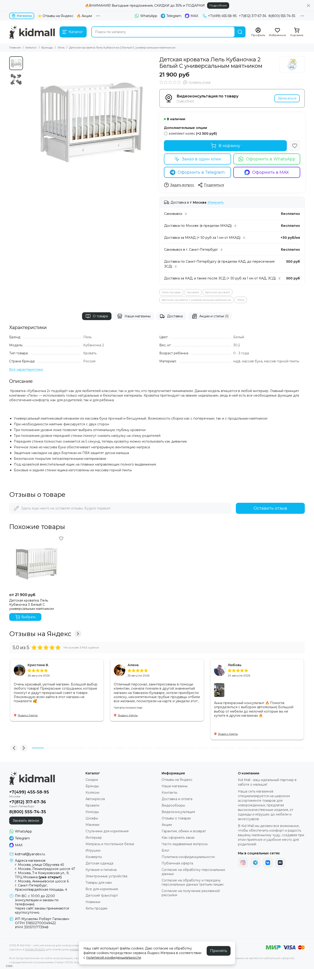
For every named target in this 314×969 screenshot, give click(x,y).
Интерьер (94, 837)
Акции (167, 825)
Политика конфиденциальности (188, 857)
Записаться (287, 98)
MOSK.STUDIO (35, 949)
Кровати (193, 292)
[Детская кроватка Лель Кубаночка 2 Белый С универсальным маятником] (90, 121)
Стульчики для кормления (107, 831)
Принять (218, 951)
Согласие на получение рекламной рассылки (191, 893)
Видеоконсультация (178, 812)
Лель (61, 47)
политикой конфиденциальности (113, 957)
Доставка (175, 316)
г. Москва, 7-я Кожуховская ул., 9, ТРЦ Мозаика (42, 875)
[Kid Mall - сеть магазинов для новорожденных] (32, 32)
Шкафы (92, 818)
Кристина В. (38, 665)
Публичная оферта (177, 863)
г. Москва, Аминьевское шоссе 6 (42, 881)
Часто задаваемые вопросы (185, 844)
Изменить (216, 202)
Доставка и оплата (177, 799)
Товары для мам (99, 883)
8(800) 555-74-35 (281, 16)
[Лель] (292, 64)
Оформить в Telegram (201, 172)
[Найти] (239, 31)
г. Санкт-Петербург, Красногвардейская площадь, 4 (41, 887)
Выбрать (28, 617)
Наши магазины (138, 316)
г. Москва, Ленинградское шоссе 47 (45, 869)
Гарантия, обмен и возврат (184, 831)
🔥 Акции (84, 16)
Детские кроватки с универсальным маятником (196, 299)
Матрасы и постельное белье (110, 844)
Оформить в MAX (270, 172)
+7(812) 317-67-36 (252, 16)
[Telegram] (255, 863)
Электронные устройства (106, 876)
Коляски (92, 792)
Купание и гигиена (101, 870)
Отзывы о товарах (176, 818)
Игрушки (93, 850)
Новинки (93, 902)
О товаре (100, 316)
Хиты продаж (171, 292)
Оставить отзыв (270, 508)
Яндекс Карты (28, 715)
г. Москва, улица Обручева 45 (39, 865)
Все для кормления (102, 889)
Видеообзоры (173, 805)
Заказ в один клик (201, 159)
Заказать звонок (26, 820)
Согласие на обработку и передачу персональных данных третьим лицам (192, 882)
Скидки (92, 780)
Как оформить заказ (178, 837)
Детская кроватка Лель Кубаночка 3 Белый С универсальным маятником (31, 604)
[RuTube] (280, 863)
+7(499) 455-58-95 (222, 16)
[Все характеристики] (26, 369)
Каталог (31, 47)
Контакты (169, 792)
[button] (28, 121)
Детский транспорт (102, 895)
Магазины (24, 15)
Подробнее (218, 5)
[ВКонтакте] (268, 863)
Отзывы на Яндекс (40, 633)
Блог (165, 850)
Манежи (92, 825)
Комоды (92, 812)
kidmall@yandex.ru (30, 854)
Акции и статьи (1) (213, 316)
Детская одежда (99, 863)
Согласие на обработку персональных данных (193, 872)
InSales (74, 949)
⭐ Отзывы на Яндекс (55, 16)
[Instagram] (243, 863)
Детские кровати (217, 292)
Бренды (47, 47)
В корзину (229, 145)
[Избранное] (294, 145)
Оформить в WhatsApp (270, 159)
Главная (15, 47)
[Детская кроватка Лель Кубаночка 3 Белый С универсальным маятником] (37, 562)
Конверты (94, 857)
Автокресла (95, 799)
